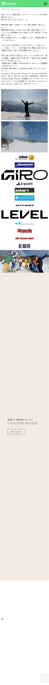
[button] (45, 3)
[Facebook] (2, 619)
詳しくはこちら (16, 432)
